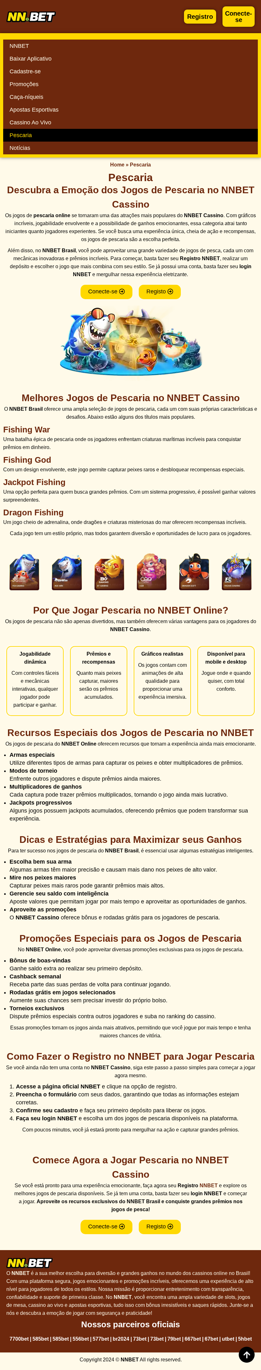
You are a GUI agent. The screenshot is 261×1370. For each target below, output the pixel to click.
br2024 (121, 1339)
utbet (228, 1339)
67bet (211, 1339)
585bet (40, 1339)
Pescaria (21, 135)
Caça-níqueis (26, 97)
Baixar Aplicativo (31, 58)
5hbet (245, 1339)
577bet (101, 1339)
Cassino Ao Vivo (30, 122)
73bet (139, 1339)
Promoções (24, 84)
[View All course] (247, 1355)
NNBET (19, 46)
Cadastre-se (25, 71)
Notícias (20, 148)
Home (117, 164)
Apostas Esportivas (34, 110)
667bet (193, 1339)
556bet (81, 1339)
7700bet (19, 1339)
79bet (174, 1339)
